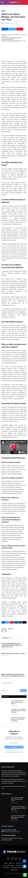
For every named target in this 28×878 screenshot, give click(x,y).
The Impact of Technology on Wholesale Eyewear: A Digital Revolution (18, 711)
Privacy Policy (15, 752)
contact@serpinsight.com (12, 831)
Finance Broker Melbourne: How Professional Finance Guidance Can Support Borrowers (11, 645)
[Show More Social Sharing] (25, 29)
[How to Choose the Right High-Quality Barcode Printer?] (6, 702)
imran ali (8, 23)
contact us (18, 863)
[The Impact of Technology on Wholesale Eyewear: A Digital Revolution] (6, 711)
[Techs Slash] (14, 2)
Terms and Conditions (17, 867)
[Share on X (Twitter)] (12, 29)
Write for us (14, 869)
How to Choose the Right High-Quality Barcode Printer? (17, 702)
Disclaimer (6, 867)
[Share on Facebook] (5, 29)
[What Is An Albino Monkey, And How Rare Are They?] (14, 50)
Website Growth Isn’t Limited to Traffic (13, 653)
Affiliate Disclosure (8, 865)
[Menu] (2, 2)
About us (11, 863)
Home (5, 863)
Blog (3, 10)
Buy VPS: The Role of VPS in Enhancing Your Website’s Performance (18, 719)
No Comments (6, 25)
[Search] (26, 2)
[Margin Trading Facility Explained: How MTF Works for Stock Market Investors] (14, 665)
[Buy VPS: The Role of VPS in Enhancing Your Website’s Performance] (6, 719)
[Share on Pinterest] (19, 29)
